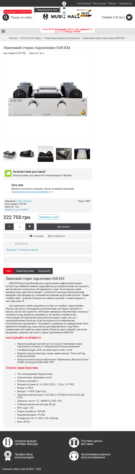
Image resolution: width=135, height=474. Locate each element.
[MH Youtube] (64, 9)
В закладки (38, 236)
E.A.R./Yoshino (24, 201)
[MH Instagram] (64, 14)
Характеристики (25, 271)
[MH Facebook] (64, 4)
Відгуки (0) (44, 271)
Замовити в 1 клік (48, 217)
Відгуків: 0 (12, 249)
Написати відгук (29, 249)
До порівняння (58, 236)
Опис (8, 271)
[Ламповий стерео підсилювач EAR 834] (12, 153)
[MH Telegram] (64, 18)
